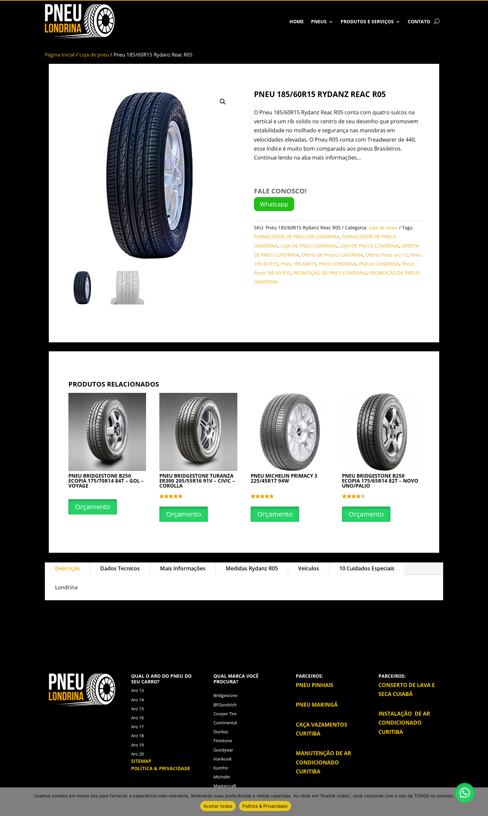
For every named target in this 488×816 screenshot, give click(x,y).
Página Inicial (60, 54)
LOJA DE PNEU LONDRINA (309, 246)
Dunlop (220, 732)
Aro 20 (137, 754)
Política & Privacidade (265, 806)
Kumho (220, 768)
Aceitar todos (217, 806)
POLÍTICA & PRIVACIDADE (160, 768)
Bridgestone (225, 695)
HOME (296, 21)
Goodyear (223, 750)
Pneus (319, 21)
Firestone (222, 741)
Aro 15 (137, 709)
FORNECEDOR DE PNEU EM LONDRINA (296, 236)
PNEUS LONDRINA (379, 264)
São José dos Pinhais (242, 624)
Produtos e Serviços (367, 21)
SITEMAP (141, 761)
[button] (223, 102)
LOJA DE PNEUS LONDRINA (369, 246)
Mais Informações (182, 568)
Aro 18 (137, 736)
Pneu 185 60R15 (298, 264)
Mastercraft (224, 786)
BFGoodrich (225, 705)
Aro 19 (137, 745)
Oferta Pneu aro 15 (387, 255)
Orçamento (92, 506)
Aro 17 (137, 727)
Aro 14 (137, 700)
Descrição (67, 568)
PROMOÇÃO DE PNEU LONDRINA (329, 273)
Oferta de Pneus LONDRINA (332, 255)
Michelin (221, 777)
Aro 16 (137, 718)
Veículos (308, 568)
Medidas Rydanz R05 (252, 568)
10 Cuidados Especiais (366, 568)
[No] (479, 801)
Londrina (421, 615)
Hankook (222, 759)
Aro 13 (137, 690)
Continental (225, 723)
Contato (419, 21)
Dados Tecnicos (120, 568)
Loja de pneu (94, 54)
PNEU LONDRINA (338, 264)
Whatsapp (274, 204)
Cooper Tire (224, 714)
